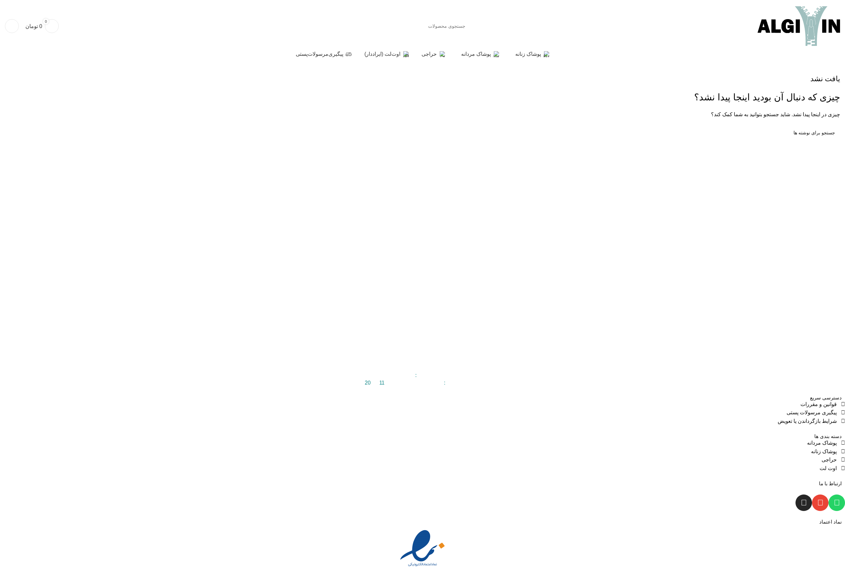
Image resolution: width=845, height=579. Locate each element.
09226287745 (397, 375)
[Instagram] (803, 502)
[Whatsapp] (836, 502)
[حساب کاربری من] (12, 26)
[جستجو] (382, 26)
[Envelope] (820, 502)
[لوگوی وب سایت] (799, 25)
